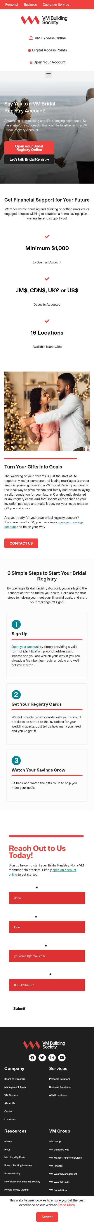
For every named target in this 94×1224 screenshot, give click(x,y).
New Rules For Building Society (22, 1181)
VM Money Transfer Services (65, 1157)
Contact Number (30, 975)
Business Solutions (60, 1086)
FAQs (7, 1149)
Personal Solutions (59, 1078)
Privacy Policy (12, 1173)
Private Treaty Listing (16, 1189)
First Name (23, 888)
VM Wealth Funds (59, 1181)
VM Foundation (58, 1190)
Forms (8, 1141)
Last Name (23, 917)
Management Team (15, 1086)
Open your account (25, 647)
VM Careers (11, 1095)
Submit (19, 1008)
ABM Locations (58, 1095)
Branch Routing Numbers (18, 1165)
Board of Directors (14, 1078)
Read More (67, 1205)
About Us (9, 1103)
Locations (10, 1119)
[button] (48, 74)
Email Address (28, 946)
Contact (8, 1111)
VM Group (55, 1141)
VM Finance (56, 1165)
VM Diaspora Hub (59, 1149)
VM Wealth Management (63, 1173)
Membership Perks (15, 1157)
